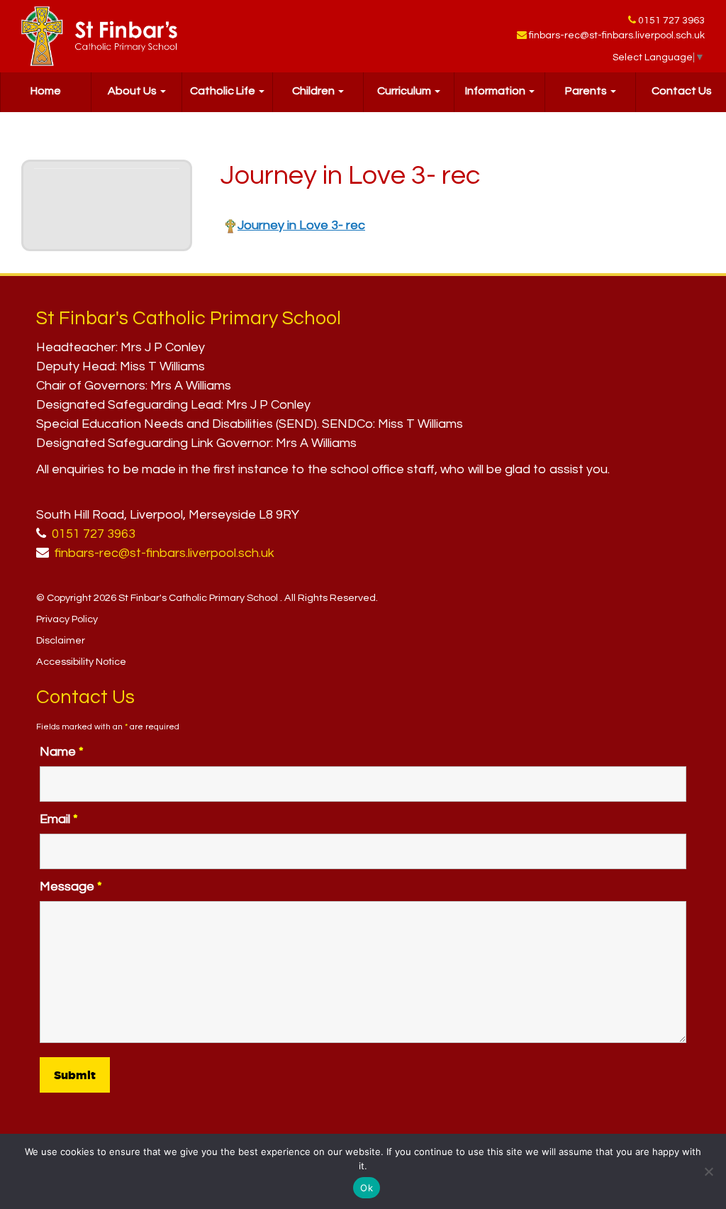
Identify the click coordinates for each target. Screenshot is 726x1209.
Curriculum (405, 90)
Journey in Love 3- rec (301, 225)
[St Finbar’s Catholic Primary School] (99, 36)
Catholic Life (223, 90)
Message (71, 886)
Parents (587, 90)
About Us (133, 90)
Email (59, 819)
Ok (366, 1187)
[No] (708, 1171)
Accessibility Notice (81, 661)
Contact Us (682, 90)
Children (314, 90)
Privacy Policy (67, 619)
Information (496, 90)
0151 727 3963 (671, 21)
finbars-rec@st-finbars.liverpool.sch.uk (617, 35)
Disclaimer (60, 640)
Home (45, 90)
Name (62, 751)
